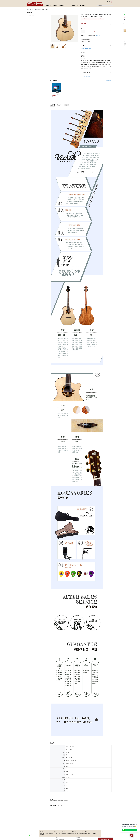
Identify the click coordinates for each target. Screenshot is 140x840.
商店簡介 (57, 837)
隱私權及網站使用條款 (60, 839)
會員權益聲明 (79, 839)
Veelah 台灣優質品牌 (86, 48)
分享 (84, 76)
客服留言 (78, 837)
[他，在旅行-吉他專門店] (35, 3)
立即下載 (98, 35)
